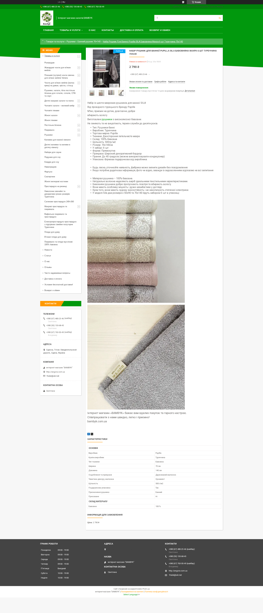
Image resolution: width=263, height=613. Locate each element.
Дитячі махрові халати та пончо (59, 101)
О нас (92, 30)
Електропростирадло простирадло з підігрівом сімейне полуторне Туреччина (60, 224)
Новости (48, 250)
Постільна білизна (52, 125)
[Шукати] (220, 18)
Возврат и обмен (159, 30)
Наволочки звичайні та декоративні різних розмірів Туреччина (57, 194)
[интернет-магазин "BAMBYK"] (46, 18)
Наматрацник (50, 167)
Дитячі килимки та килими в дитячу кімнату (57, 145)
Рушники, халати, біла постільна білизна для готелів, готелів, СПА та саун (60, 93)
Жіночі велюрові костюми (56, 181)
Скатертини (49, 176)
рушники (107, 119)
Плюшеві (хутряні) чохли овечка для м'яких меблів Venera (59, 76)
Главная (48, 30)
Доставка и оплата (131, 30)
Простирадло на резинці (55, 186)
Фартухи (48, 172)
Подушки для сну (52, 157)
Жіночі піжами (50, 120)
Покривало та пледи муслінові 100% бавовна (58, 243)
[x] (92, 434)
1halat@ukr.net (52, 376)
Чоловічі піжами (51, 110)
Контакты (108, 30)
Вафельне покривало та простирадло (55, 215)
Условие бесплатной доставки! (58, 284)
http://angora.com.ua (55, 372)
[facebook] (88, 434)
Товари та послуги (55, 41)
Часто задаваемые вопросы (57, 273)
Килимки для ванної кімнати (57, 140)
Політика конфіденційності (156, 592)
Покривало (49, 130)
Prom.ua (146, 589)
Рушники (71, 41)
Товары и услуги (70, 30)
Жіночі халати (50, 115)
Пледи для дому (52, 232)
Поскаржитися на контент (132, 592)
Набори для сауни (52, 152)
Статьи (47, 255)
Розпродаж (49, 63)
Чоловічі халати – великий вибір (59, 105)
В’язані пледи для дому (55, 237)
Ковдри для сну (51, 162)
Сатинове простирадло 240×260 (59, 201)
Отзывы (48, 267)
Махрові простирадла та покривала (55, 207)
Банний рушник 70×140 (89, 41)
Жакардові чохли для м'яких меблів (57, 68)
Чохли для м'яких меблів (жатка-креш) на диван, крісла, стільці (59, 84)
